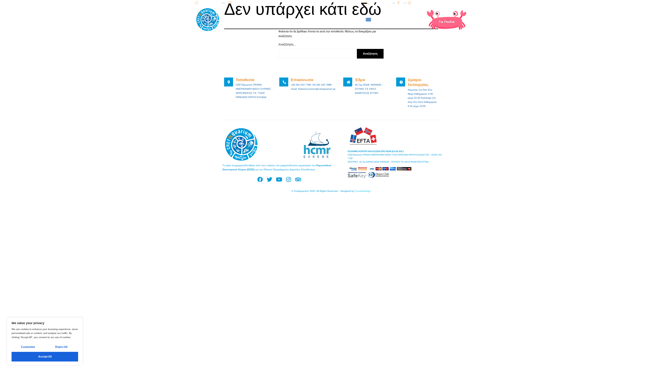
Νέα (309, 20)
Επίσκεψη (261, 20)
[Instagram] (288, 179)
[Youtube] (279, 179)
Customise (28, 346)
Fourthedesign (363, 191)
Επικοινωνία (350, 20)
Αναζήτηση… (287, 44)
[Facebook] (260, 179)
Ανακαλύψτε (288, 20)
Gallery (326, 20)
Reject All (61, 346)
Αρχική (239, 20)
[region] (45, 341)
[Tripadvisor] (298, 179)
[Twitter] (269, 179)
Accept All (45, 356)
